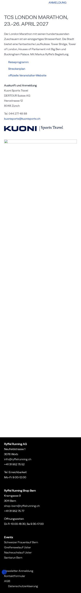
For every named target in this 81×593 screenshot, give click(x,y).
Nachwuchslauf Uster (18, 552)
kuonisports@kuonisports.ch (22, 118)
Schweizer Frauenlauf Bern (21, 542)
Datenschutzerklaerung (23, 586)
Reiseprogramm (18, 62)
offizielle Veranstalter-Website (27, 75)
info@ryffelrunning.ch (17, 459)
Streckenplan (16, 68)
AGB (7, 581)
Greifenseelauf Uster (17, 547)
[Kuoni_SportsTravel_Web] (40, 128)
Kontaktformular (14, 576)
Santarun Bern (13, 557)
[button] (42, 2)
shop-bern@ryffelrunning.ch (22, 505)
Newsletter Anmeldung (18, 570)
